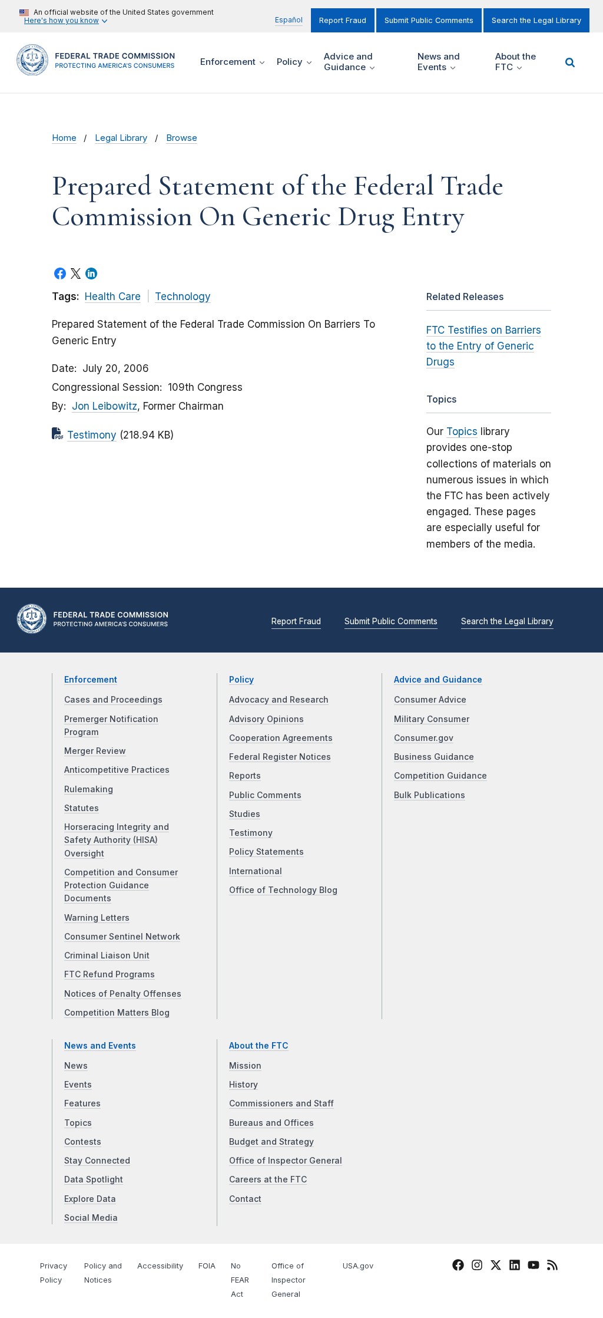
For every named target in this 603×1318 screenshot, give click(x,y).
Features (82, 1103)
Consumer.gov (423, 738)
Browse (181, 138)
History (243, 1084)
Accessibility (160, 1265)
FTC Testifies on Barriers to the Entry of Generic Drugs (483, 346)
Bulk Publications (429, 795)
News (76, 1065)
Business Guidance (434, 757)
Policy (241, 679)
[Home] (99, 68)
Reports (245, 775)
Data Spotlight (93, 1179)
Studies (244, 814)
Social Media (91, 1218)
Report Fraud (342, 20)
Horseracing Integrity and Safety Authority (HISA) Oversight (116, 840)
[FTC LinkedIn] (515, 1267)
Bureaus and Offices (271, 1123)
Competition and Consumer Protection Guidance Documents (121, 886)
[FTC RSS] (552, 1267)
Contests (82, 1141)
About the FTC (259, 1045)
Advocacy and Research (279, 699)
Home (64, 138)
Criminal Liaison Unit (107, 955)
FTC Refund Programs (109, 974)
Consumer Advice (430, 699)
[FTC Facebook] (458, 1267)
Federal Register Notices (280, 757)
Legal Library (121, 138)
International (255, 871)
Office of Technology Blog (283, 890)
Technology (183, 296)
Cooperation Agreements (281, 738)
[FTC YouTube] (533, 1267)
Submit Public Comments (429, 20)
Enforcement (90, 679)
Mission (245, 1065)
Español (289, 19)
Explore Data (90, 1199)
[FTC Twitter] (496, 1265)
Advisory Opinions (266, 719)
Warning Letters (97, 917)
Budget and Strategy (271, 1141)
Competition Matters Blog (117, 1012)
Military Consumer (431, 719)
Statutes (81, 808)
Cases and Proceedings (113, 699)
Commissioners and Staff (281, 1103)
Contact (245, 1199)
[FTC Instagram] (477, 1267)
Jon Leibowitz (104, 406)
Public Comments (265, 795)
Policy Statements (266, 851)
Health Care (113, 296)
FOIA (207, 1265)
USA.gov (358, 1265)
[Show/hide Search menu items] (570, 62)
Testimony (92, 435)
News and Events (100, 1045)
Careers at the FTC (268, 1179)
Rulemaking (88, 789)
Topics (462, 431)
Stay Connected (97, 1160)
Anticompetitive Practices (117, 770)
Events (78, 1084)
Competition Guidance (440, 775)
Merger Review (95, 751)
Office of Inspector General (285, 1160)
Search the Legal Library (536, 20)
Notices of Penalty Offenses (122, 994)
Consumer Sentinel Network (122, 936)
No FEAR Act (240, 1280)
